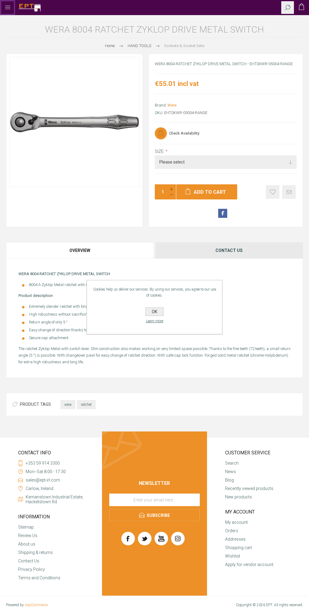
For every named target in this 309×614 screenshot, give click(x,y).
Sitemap (26, 527)
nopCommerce (36, 605)
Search (232, 463)
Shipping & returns (35, 552)
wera (68, 404)
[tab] (80, 250)
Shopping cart (238, 547)
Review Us (27, 535)
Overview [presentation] (79, 250)
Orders (231, 530)
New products (238, 497)
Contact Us (28, 560)
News (230, 471)
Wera (172, 105)
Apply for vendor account (249, 564)
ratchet (86, 404)
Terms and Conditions (39, 577)
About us (26, 544)
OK (154, 311)
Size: (160, 151)
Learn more (154, 321)
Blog (229, 480)
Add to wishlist (272, 192)
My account (236, 522)
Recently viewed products (249, 488)
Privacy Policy (31, 569)
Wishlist (232, 556)
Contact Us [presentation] (229, 250)
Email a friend (289, 192)
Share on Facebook (222, 213)
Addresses (235, 539)
